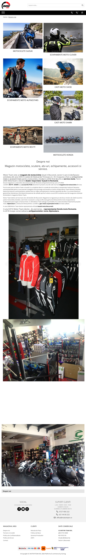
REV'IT (11, 185)
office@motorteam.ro (64, 518)
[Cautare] (82, 5)
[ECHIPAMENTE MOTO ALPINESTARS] (22, 78)
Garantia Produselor (37, 535)
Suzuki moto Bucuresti (45, 206)
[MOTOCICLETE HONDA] (63, 139)
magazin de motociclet (30, 175)
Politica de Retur (36, 533)
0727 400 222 (64, 512)
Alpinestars (11, 204)
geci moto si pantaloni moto (49, 204)
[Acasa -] (12, 5)
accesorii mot (15, 179)
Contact (5, 540)
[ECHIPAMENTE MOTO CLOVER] (63, 37)
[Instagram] (27, 509)
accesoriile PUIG (26, 185)
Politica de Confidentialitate (11, 535)
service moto (69, 179)
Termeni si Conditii (9, 533)
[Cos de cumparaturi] (82, 12)
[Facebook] (19, 509)
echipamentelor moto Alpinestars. (44, 211)
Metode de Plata (36, 530)
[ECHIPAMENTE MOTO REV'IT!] (22, 135)
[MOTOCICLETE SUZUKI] (22, 36)
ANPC (32, 538)
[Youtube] (23, 509)
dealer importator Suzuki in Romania (41, 181)
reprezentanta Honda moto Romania (60, 209)
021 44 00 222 (64, 514)
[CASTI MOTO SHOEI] (63, 71)
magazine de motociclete (68, 185)
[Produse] (3, 13)
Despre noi (12, 17)
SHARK (16, 185)
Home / (5, 17)
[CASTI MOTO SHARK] (63, 105)
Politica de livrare (8, 538)
